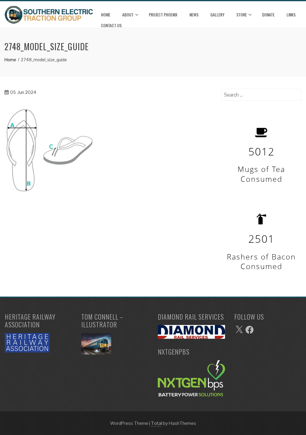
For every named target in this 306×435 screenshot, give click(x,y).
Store (241, 14)
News (193, 14)
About (128, 14)
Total (156, 423)
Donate (268, 14)
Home (105, 14)
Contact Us (111, 25)
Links (291, 14)
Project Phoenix (163, 14)
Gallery (217, 14)
